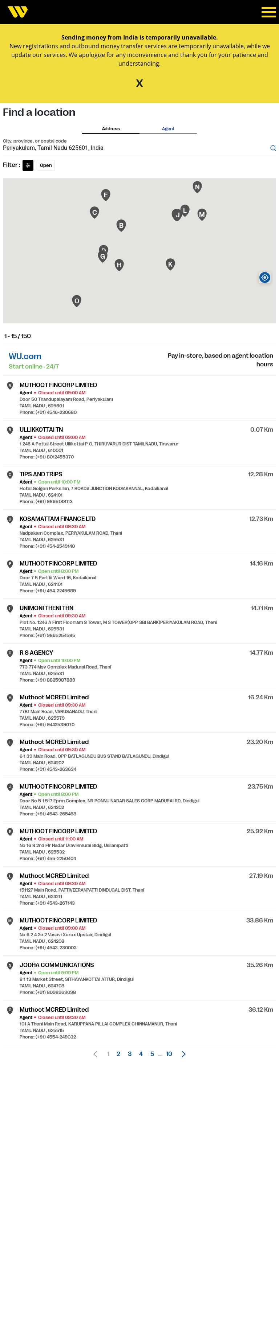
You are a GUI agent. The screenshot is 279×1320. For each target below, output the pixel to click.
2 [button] (118, 1054)
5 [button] (152, 1054)
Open (46, 165)
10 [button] (169, 1054)
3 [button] (130, 1054)
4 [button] (141, 1054)
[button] (181, 1054)
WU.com (25, 356)
